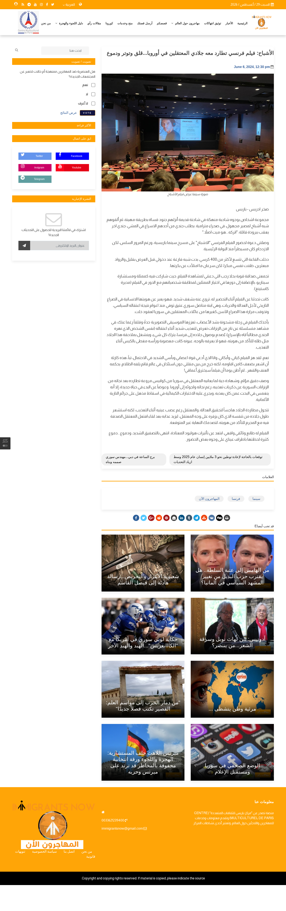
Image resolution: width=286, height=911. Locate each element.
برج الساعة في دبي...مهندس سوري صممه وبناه (130, 459)
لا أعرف (83, 103)
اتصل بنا (69, 851)
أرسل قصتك (144, 23)
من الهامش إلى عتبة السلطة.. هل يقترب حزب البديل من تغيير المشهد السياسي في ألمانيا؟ (232, 576)
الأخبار (229, 23)
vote (87, 113)
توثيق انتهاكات (212, 23)
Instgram (39, 167)
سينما (256, 498)
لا (87, 94)
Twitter (39, 156)
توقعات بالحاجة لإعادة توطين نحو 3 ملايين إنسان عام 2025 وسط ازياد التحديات (218, 459)
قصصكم (162, 23)
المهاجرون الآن (209, 498)
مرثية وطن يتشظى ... (232, 709)
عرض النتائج (68, 112)
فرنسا (236, 498)
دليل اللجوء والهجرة (70, 23)
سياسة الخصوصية (44, 851)
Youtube (76, 167)
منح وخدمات (125, 23)
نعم (85, 85)
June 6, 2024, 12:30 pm (252, 67)
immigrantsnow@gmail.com (122, 828)
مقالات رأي (94, 23)
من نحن (46, 23)
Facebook (76, 156)
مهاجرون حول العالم (187, 23)
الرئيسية (242, 23)
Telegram (39, 179)
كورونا (109, 23)
